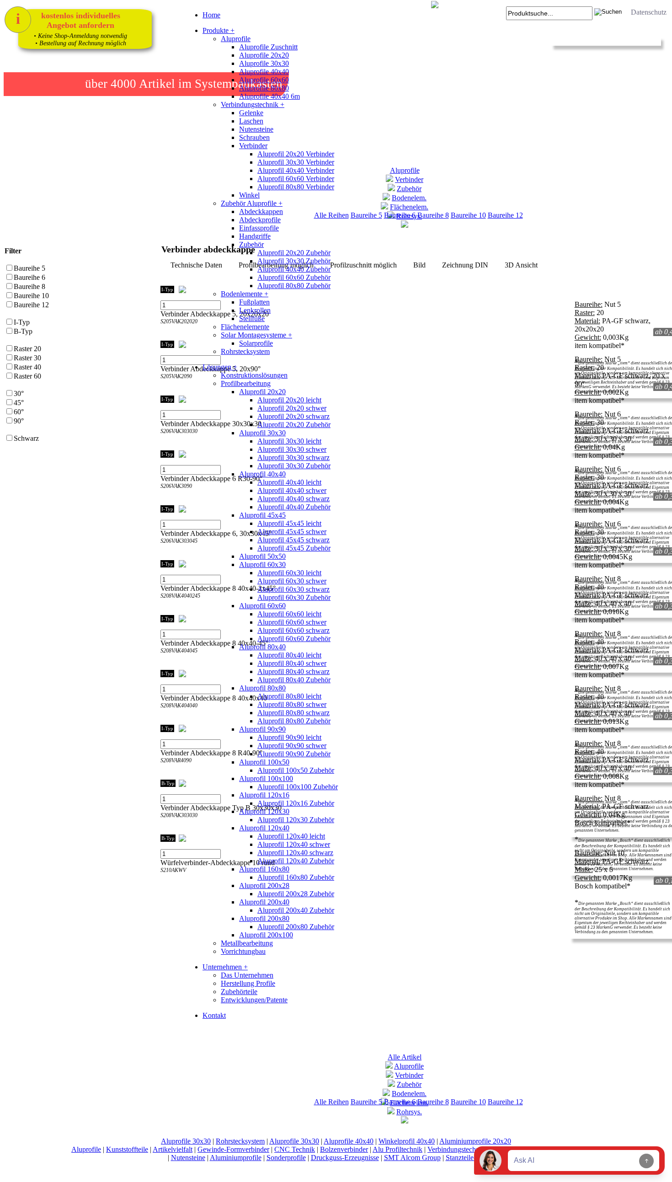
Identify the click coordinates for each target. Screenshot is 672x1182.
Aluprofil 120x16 (264, 795)
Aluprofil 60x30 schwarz (293, 589)
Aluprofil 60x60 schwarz (293, 630)
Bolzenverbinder (344, 1149)
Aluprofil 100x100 (266, 778)
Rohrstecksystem (245, 351)
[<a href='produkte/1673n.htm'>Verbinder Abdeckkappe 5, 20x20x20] (175, 331)
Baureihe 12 (505, 215)
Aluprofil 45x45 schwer (291, 531)
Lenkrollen (255, 310)
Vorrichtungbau (243, 951)
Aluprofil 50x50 (262, 556)
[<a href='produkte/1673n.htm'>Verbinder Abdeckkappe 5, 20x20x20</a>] (166, 331)
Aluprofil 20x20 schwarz (293, 416)
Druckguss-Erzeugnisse (345, 1157)
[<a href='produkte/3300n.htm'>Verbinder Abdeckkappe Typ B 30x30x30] (175, 825)
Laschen (251, 121)
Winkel (249, 195)
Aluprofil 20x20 (262, 392)
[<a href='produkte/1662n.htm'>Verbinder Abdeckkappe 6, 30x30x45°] (175, 551)
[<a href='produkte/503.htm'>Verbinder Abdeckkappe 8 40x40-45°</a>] (166, 660)
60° (19, 412)
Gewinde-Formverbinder (233, 1149)
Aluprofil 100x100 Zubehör (297, 787)
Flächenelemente (245, 327)
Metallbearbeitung (247, 943)
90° (19, 421)
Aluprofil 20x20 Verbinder (295, 154)
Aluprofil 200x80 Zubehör (295, 927)
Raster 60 (27, 376)
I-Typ (22, 322)
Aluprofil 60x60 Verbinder (295, 178)
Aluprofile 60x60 (264, 80)
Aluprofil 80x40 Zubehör (294, 680)
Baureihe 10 (468, 215)
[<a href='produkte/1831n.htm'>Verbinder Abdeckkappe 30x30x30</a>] (166, 441)
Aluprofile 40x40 (264, 71)
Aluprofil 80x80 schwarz (293, 713)
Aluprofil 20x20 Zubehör (294, 253)
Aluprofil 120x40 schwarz (295, 852)
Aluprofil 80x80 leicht (289, 696)
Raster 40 (27, 367)
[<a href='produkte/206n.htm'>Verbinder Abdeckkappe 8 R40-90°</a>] (166, 770)
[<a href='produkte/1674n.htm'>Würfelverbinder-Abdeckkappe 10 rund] (175, 880)
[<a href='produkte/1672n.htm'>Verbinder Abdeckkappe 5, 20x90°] (175, 386)
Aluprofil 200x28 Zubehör (295, 894)
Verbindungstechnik (456, 1149)
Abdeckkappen (261, 211)
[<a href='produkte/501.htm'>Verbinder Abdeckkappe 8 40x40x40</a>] (166, 715)
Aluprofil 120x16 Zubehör (295, 803)
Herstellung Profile (248, 983)
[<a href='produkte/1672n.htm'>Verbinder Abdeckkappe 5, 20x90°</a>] (166, 386)
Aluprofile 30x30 (264, 63)
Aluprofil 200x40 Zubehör (295, 910)
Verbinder (253, 146)
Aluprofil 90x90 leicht (289, 737)
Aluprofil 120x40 (264, 828)
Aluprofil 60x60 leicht (289, 614)
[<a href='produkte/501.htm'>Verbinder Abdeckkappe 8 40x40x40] (175, 715)
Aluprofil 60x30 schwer (291, 581)
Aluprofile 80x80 (264, 88)
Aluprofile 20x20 (264, 55)
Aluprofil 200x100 (266, 935)
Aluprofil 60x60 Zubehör (294, 277)
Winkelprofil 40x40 (407, 1141)
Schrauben (254, 137)
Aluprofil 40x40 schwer (291, 490)
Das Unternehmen (247, 975)
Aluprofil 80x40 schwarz (293, 671)
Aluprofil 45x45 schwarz (293, 540)
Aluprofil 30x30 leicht (289, 441)
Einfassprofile (259, 228)
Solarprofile (256, 343)
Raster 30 (27, 358)
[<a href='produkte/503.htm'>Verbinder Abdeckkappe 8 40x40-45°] (175, 660)
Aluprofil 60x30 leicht (289, 573)
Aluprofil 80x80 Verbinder (295, 187)
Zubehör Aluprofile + (252, 203)
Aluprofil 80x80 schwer (291, 704)
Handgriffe (255, 236)
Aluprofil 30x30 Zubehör (294, 261)
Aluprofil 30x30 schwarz (293, 457)
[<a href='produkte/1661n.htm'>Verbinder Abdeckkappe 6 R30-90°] (175, 496)
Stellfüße (252, 318)
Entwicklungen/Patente (254, 1000)
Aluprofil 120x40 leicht (291, 836)
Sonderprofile (286, 1157)
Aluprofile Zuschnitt (268, 47)
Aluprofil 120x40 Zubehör (295, 861)
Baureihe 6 (29, 277)
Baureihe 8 (433, 215)
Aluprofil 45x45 (262, 515)
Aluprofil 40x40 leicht (289, 482)
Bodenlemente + (244, 294)
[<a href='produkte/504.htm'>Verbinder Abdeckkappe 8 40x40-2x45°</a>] (166, 606)
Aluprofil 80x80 (262, 688)
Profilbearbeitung (246, 383)
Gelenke (251, 113)
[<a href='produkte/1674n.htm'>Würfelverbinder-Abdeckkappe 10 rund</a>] (166, 880)
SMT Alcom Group (412, 1157)
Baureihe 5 (29, 268)
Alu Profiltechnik (397, 1149)
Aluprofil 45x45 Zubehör (294, 548)
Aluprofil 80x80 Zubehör (294, 285)
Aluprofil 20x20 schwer (291, 408)
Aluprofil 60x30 (262, 564)
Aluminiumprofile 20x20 (475, 1141)
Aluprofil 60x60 (262, 606)
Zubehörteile (239, 991)
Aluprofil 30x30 (262, 433)
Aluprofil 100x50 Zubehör (295, 770)
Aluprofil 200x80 (264, 918)
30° (19, 393)
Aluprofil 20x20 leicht (289, 400)
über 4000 (110, 84)
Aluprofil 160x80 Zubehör (295, 877)
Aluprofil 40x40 (262, 474)
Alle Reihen (331, 1102)
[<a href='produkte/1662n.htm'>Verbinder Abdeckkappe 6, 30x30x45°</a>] (166, 551)
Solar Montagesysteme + (256, 335)
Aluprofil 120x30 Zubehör (295, 820)
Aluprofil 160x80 (264, 869)
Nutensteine (256, 129)
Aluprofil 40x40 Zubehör (294, 269)
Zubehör (251, 244)
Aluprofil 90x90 (262, 729)
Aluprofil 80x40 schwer (291, 663)
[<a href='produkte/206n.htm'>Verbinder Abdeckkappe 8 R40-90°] (175, 770)
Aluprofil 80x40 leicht (289, 655)
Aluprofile (236, 39)
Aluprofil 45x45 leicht (289, 523)
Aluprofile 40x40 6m (269, 96)
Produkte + (219, 30)
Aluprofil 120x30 (264, 811)
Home (211, 15)
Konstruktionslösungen (254, 375)
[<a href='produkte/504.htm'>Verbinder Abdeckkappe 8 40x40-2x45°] (175, 606)
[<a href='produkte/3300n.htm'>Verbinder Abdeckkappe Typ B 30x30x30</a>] (166, 825)
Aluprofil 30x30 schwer (291, 449)
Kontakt (214, 1015)
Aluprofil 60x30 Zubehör (294, 597)
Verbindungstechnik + (252, 104)
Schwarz (26, 438)
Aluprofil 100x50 (264, 762)
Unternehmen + (225, 967)
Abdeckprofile (260, 220)
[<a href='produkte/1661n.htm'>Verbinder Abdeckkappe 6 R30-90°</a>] (166, 496)
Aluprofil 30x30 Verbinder (295, 162)
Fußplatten (254, 302)
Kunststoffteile (127, 1149)
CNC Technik (294, 1149)
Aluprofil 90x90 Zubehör (294, 754)
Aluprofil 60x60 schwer (291, 622)
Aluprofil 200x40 (264, 902)
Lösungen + (220, 367)
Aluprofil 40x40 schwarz (293, 499)
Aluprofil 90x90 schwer (291, 745)
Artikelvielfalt (172, 1149)
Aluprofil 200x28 (264, 885)
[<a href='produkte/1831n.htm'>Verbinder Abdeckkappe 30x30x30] (175, 441)
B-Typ (23, 331)
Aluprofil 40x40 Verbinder (295, 170)
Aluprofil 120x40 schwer (293, 844)
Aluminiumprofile (235, 1157)
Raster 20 (27, 349)
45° (19, 402)
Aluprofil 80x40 (262, 647)
